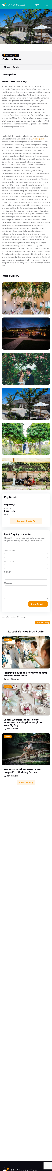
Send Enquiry (38, 604)
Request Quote (25, 521)
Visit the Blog (26, 782)
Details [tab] (16, 67)
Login (36, 4)
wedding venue (38, 139)
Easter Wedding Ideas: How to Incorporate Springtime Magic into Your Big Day (24, 722)
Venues (8, 640)
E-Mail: (7, 572)
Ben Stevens (12, 728)
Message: (8, 583)
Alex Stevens (13, 679)
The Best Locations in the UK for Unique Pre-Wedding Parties (22, 771)
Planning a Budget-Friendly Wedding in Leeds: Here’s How (25, 674)
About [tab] (7, 67)
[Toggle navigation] (47, 4)
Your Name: (9, 550)
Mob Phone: (10, 561)
